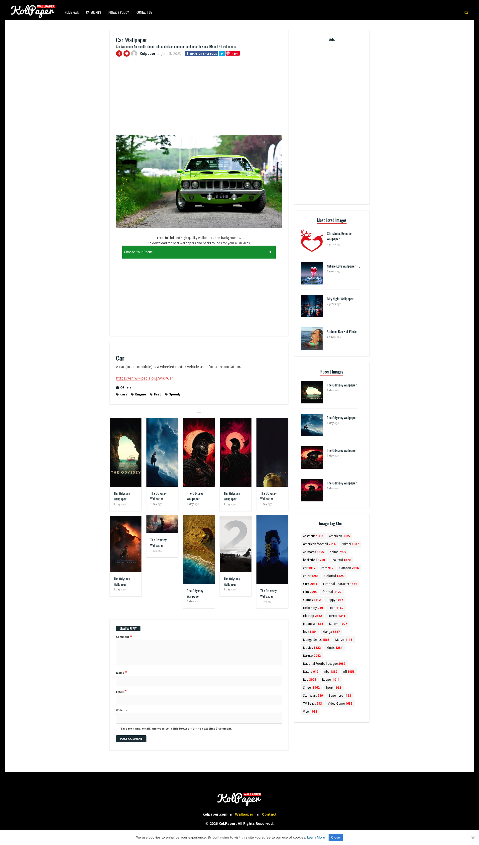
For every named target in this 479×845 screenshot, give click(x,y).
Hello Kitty (313, 608)
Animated (313, 552)
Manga (331, 632)
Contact (269, 814)
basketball (314, 560)
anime (338, 552)
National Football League (324, 663)
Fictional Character (340, 584)
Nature (310, 671)
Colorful (334, 576)
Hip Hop (312, 616)
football (332, 592)
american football (319, 544)
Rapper (331, 679)
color (310, 576)
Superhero (340, 695)
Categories (93, 12)
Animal (350, 544)
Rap (309, 679)
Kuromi (338, 624)
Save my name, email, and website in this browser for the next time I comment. (176, 728)
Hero (336, 608)
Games (312, 600)
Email (121, 691)
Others (126, 387)
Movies (312, 648)
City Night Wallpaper (340, 298)
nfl (349, 671)
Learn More (316, 837)
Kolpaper (147, 54)
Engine (140, 394)
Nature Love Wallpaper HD (343, 266)
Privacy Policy (119, 12)
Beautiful (341, 560)
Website (121, 710)
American (339, 536)
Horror (336, 616)
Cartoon (349, 568)
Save (235, 54)
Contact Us (144, 12)
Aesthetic (313, 536)
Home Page (72, 12)
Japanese (313, 624)
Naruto (312, 655)
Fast (157, 394)
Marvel (343, 640)
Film (310, 592)
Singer (311, 687)
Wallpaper (244, 814)
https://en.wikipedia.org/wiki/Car (144, 378)
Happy (335, 600)
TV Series (312, 703)
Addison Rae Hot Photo (342, 331)
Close (335, 837)
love (310, 632)
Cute (310, 584)
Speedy (175, 394)
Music (334, 648)
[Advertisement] (199, 98)
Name (121, 672)
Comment (124, 636)
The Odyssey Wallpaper (122, 496)
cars (123, 394)
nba (330, 671)
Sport (333, 687)
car (309, 568)
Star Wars (313, 695)
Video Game (340, 703)
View (310, 711)
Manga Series (316, 640)
